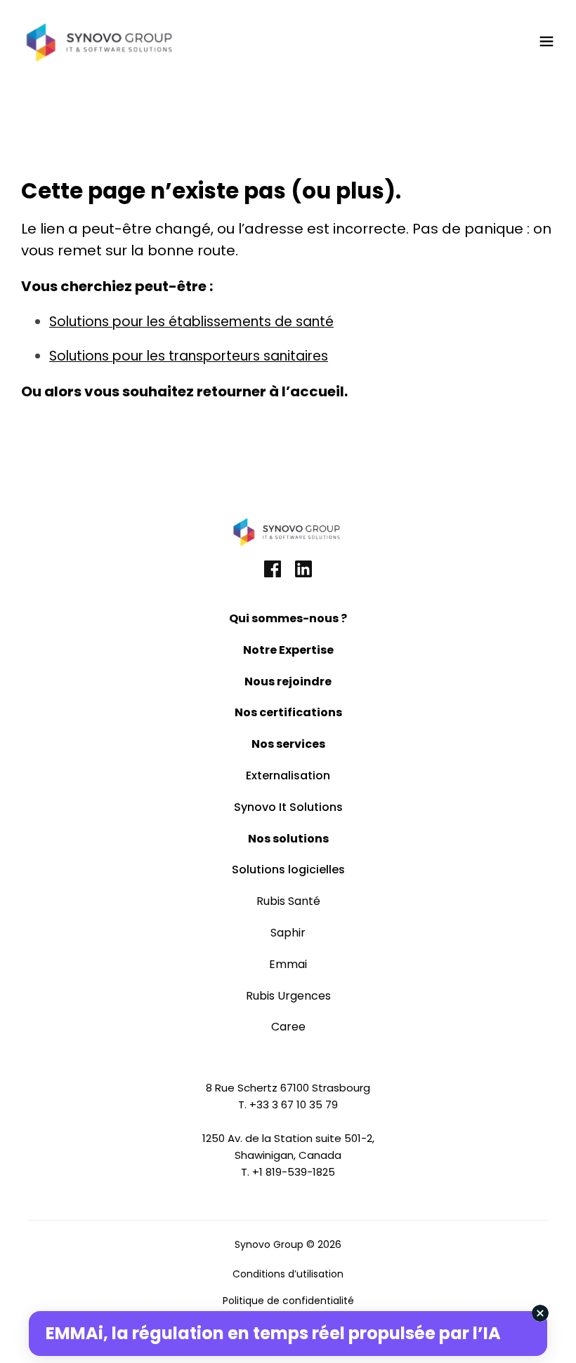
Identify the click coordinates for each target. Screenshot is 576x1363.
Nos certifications (288, 712)
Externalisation (288, 775)
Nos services (288, 744)
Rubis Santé (288, 901)
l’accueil (313, 391)
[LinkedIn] (303, 570)
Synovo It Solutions (288, 807)
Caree (288, 1027)
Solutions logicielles (288, 869)
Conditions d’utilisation (288, 1274)
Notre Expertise (288, 650)
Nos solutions (288, 839)
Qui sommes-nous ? (288, 618)
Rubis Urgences (288, 996)
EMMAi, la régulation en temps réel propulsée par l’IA (273, 1333)
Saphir (288, 933)
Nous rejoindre (288, 681)
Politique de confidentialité (288, 1301)
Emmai (288, 964)
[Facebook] (272, 570)
